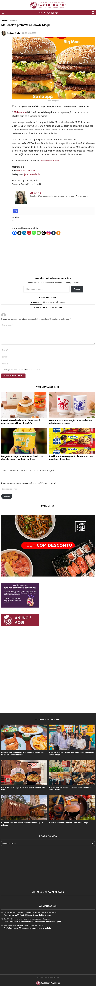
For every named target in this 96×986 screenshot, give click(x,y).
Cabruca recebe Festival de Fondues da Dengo (68, 823)
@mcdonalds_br (32, 174)
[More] (58, 233)
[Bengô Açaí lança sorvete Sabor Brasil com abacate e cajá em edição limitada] (24, 441)
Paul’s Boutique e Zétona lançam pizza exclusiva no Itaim (27, 928)
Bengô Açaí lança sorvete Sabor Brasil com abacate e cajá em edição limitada (22, 457)
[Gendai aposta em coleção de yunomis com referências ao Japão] (72, 405)
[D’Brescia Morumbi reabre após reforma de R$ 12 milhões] (24, 807)
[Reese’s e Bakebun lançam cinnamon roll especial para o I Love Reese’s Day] (24, 405)
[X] (19, 233)
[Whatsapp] (34, 233)
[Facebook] (14, 233)
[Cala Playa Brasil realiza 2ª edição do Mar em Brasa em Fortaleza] (72, 772)
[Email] (39, 233)
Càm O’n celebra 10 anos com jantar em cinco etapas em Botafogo (26, 919)
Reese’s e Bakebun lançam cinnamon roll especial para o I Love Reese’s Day (20, 421)
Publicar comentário (13, 376)
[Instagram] (15, 211)
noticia (37, 471)
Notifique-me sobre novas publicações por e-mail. (22, 370)
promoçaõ (48, 471)
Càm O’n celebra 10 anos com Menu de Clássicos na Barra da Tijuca (32, 921)
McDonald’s (20, 112)
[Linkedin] (24, 233)
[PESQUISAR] (93, 12)
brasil (6, 471)
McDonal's (26, 471)
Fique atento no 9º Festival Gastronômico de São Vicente (27, 915)
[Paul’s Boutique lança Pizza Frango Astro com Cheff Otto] (24, 772)
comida (14, 471)
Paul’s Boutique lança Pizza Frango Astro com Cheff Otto (22, 925)
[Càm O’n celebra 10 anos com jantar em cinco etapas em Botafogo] (72, 737)
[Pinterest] (29, 233)
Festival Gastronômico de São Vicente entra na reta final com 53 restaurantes (22, 753)
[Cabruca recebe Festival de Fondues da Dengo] (72, 807)
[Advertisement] (53, 252)
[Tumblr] (53, 233)
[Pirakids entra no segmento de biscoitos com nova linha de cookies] (72, 441)
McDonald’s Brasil (26, 170)
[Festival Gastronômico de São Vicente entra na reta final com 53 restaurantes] (24, 737)
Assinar (77, 289)
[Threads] (44, 233)
